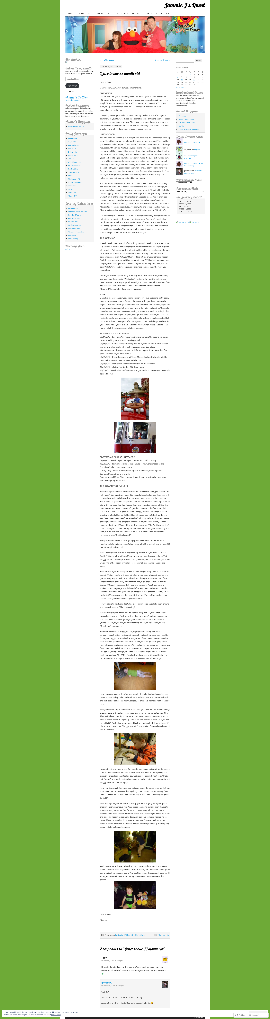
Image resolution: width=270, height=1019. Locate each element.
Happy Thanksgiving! (186, 119)
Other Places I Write (76, 126)
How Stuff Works (74, 215)
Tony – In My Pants (75, 182)
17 (194, 79)
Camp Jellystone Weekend (189, 129)
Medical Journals (74, 225)
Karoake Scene (74, 218)
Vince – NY (72, 196)
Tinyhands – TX (74, 179)
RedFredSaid (73, 169)
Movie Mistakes (74, 228)
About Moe (72, 138)
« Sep (178, 87)
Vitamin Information (76, 232)
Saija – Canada (73, 172)
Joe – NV (71, 159)
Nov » (183, 87)
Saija (185, 156)
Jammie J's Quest (184, 5)
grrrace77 (106, 982)
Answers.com (73, 208)
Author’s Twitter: (76, 97)
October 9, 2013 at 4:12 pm (112, 960)
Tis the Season (107, 59)
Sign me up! (72, 86)
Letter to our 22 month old (120, 73)
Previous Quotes (158, 13)
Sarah (70, 175)
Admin (67, 249)
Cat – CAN (72, 148)
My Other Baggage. (129, 13)
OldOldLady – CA (74, 162)
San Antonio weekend (187, 122)
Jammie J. (188, 142)
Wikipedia (72, 235)
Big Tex (181, 126)
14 (182, 79)
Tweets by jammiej (72, 100)
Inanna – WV (73, 155)
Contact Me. (104, 13)
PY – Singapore (74, 165)
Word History (73, 238)
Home (71, 13)
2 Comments (163, 935)
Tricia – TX (72, 192)
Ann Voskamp (73, 145)
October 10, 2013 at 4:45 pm (112, 985)
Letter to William (122, 935)
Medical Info (73, 221)
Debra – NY (72, 152)
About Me (85, 13)
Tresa (70, 189)
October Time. (162, 59)
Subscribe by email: (78, 68)
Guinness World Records (77, 211)
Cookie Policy (56, 1015)
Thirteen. (182, 116)
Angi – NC (72, 142)
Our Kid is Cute (138, 935)
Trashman (72, 186)
